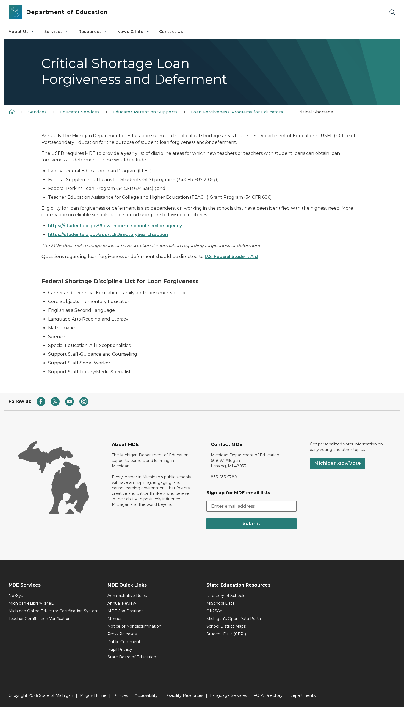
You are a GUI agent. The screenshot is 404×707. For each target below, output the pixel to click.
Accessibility (146, 695)
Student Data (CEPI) (226, 634)
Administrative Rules (127, 595)
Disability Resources (184, 695)
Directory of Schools (225, 595)
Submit (252, 523)
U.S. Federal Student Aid (231, 256)
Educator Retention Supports (145, 112)
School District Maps (226, 626)
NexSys (16, 595)
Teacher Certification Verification (40, 618)
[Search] (392, 12)
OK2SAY (214, 610)
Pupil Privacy (119, 649)
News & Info (130, 31)
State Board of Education (131, 657)
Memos (114, 618)
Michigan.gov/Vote (337, 463)
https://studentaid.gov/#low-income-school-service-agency (115, 225)
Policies (120, 695)
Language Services (228, 695)
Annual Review (121, 603)
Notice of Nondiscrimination (134, 626)
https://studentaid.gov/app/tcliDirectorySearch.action (108, 234)
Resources (90, 31)
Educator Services (80, 112)
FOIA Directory (268, 695)
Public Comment (123, 641)
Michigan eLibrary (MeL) (32, 603)
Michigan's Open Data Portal (234, 618)
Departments (302, 695)
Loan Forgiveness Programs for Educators (237, 112)
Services (53, 31)
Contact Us (171, 31)
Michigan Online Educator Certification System (54, 610)
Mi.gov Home (93, 695)
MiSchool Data (220, 603)
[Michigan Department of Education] (12, 111)
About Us (19, 31)
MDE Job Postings (125, 610)
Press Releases (122, 634)
